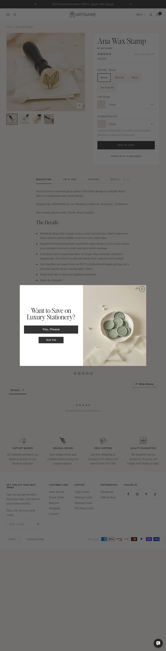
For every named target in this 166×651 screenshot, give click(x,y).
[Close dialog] (142, 289)
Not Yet (51, 340)
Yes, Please (51, 329)
